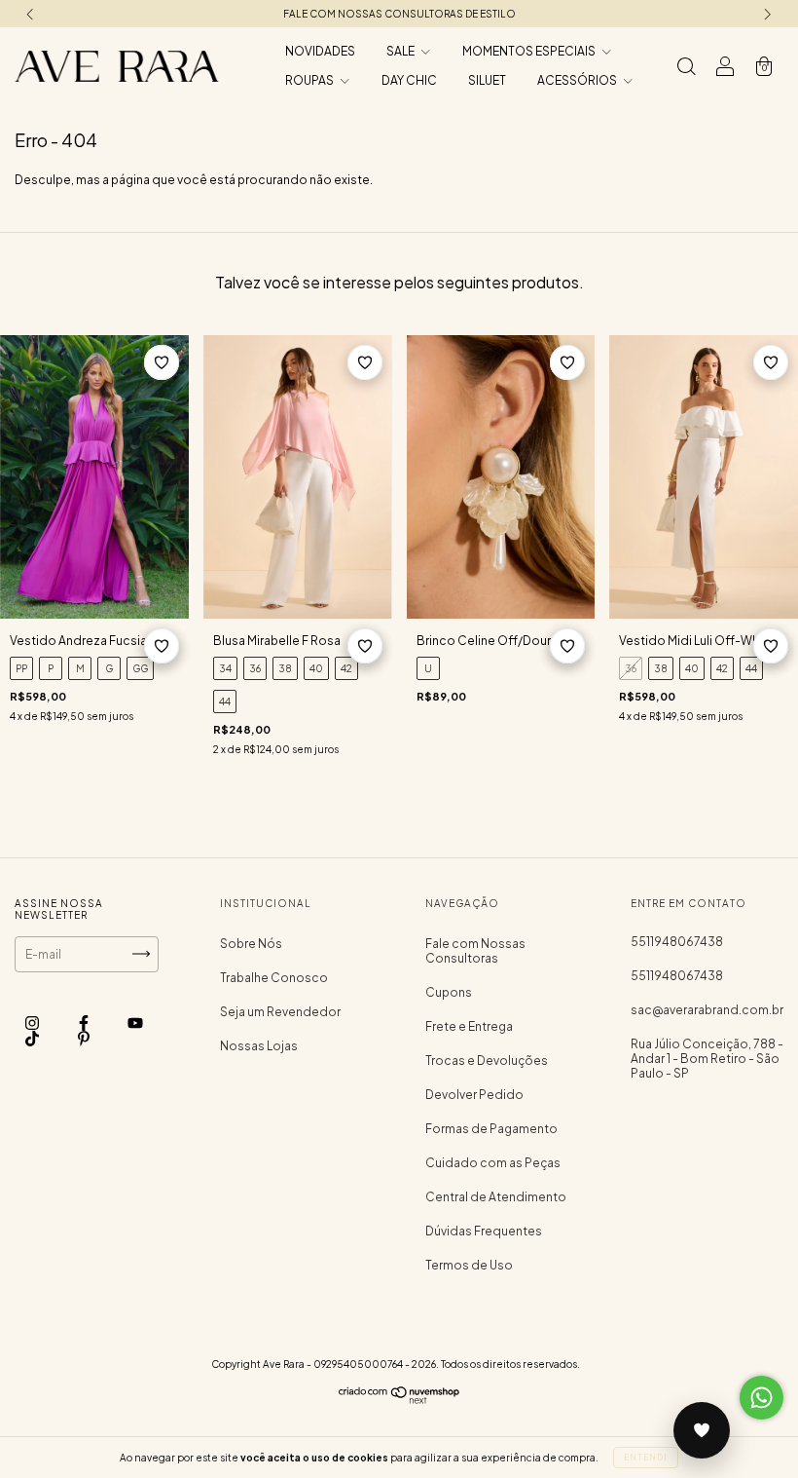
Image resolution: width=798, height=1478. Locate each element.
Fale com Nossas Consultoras (475, 951)
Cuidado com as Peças (493, 1163)
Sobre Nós (251, 943)
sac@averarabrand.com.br (707, 1010)
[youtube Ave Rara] (135, 1022)
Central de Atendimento (495, 1197)
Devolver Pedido (474, 1094)
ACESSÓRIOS (578, 80)
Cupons (448, 992)
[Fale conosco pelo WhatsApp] (761, 1398)
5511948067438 (677, 941)
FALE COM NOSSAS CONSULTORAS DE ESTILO (399, 13)
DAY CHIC (409, 80)
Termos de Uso (469, 1265)
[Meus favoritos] (701, 1430)
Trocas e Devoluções (486, 1060)
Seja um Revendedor (280, 1011)
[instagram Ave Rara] (33, 1022)
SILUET (487, 80)
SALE (401, 51)
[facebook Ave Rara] (84, 1022)
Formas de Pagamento (491, 1128)
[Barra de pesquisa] (686, 68)
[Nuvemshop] (399, 1399)
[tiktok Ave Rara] (33, 1038)
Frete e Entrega (469, 1026)
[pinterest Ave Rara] (83, 1038)
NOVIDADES (320, 51)
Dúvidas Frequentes (483, 1231)
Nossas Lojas (259, 1046)
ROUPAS (310, 80)
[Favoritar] (161, 362)
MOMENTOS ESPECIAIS (530, 51)
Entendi (646, 1457)
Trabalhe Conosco (274, 977)
